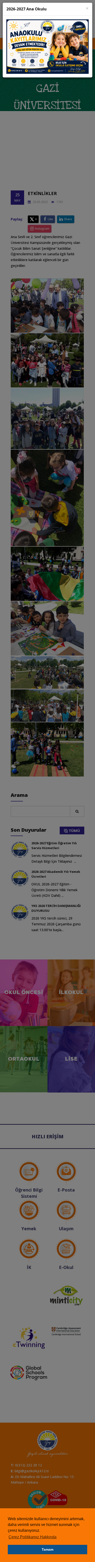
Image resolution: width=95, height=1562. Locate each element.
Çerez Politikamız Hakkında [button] (33, 1537)
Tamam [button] (47, 1549)
